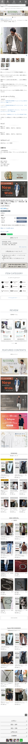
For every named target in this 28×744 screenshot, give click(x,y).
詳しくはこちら (22, 246)
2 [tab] (13, 17)
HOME (1, 19)
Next (26, 14)
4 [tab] (15, 17)
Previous (1, 14)
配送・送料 (14, 724)
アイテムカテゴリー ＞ (14, 297)
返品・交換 (14, 728)
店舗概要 (14, 735)
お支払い (14, 721)
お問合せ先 (14, 732)
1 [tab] (12, 17)
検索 (27, 5)
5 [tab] (16, 343)
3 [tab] (14, 17)
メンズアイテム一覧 (8, 19)
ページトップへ (26, 715)
